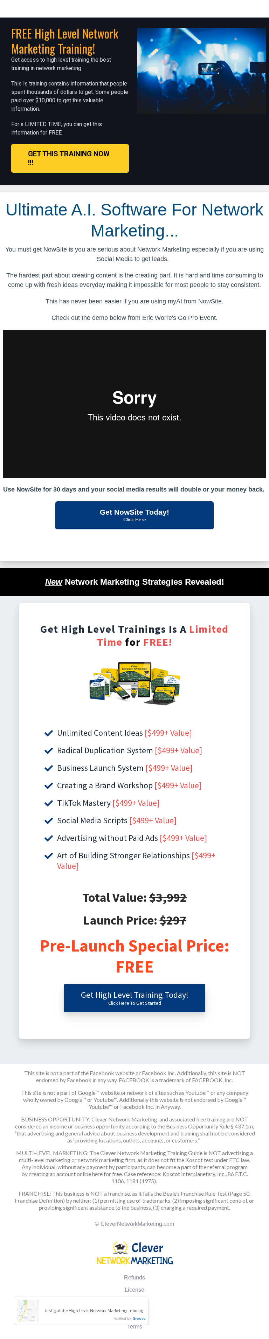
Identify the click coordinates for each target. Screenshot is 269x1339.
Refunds (134, 1277)
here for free (107, 1173)
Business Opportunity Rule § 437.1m (209, 1126)
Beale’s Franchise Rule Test (195, 1193)
